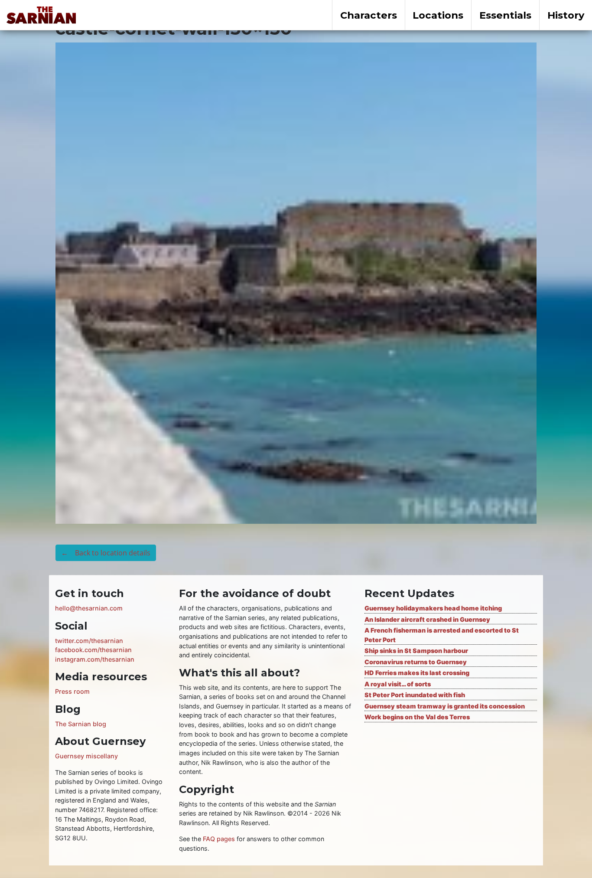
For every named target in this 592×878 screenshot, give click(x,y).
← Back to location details (105, 553)
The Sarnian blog (80, 724)
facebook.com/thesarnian (93, 649)
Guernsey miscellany (86, 756)
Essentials (505, 15)
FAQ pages (219, 838)
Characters (368, 15)
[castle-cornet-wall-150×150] (296, 282)
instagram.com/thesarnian (94, 659)
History (565, 15)
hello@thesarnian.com (89, 608)
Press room (72, 691)
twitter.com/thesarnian (89, 640)
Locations (438, 15)
